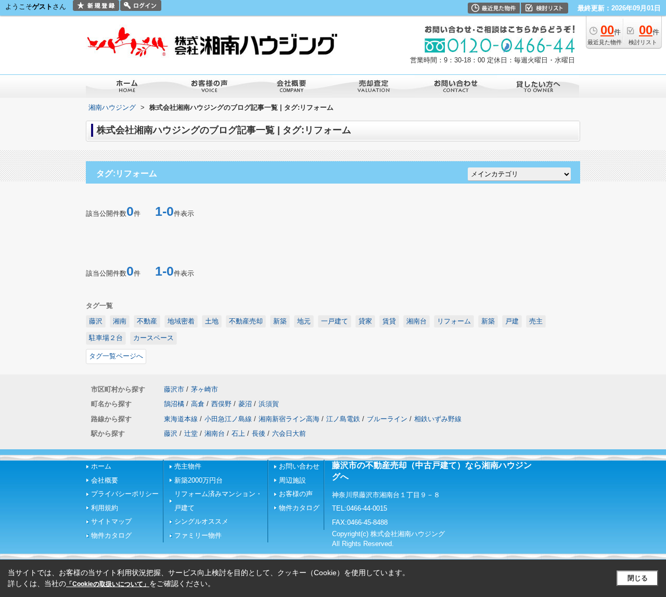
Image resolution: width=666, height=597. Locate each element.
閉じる (637, 578)
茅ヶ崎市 (204, 389)
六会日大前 (289, 433)
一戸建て (334, 321)
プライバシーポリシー (125, 494)
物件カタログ (111, 535)
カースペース (153, 338)
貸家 (365, 321)
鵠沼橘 (174, 404)
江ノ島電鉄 (343, 419)
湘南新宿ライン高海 (289, 419)
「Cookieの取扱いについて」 (107, 584)
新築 (280, 321)
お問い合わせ (299, 466)
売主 (536, 321)
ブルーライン (387, 419)
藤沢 (96, 321)
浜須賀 (269, 404)
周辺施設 (292, 480)
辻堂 (191, 433)
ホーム (101, 466)
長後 (258, 433)
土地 (212, 321)
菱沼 (245, 404)
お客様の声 (296, 494)
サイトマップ (111, 521)
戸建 (512, 321)
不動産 (147, 321)
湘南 (119, 321)
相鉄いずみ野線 (438, 419)
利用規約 (104, 508)
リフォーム (454, 321)
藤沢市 (174, 389)
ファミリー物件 (198, 535)
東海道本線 (181, 419)
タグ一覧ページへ (116, 356)
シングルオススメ (201, 521)
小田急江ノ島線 (228, 419)
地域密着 (181, 321)
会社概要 (104, 480)
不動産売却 (246, 321)
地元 (304, 321)
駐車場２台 (106, 338)
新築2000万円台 (198, 480)
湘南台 (416, 321)
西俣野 (221, 404)
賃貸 (389, 321)
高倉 (197, 404)
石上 (238, 433)
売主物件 (187, 466)
